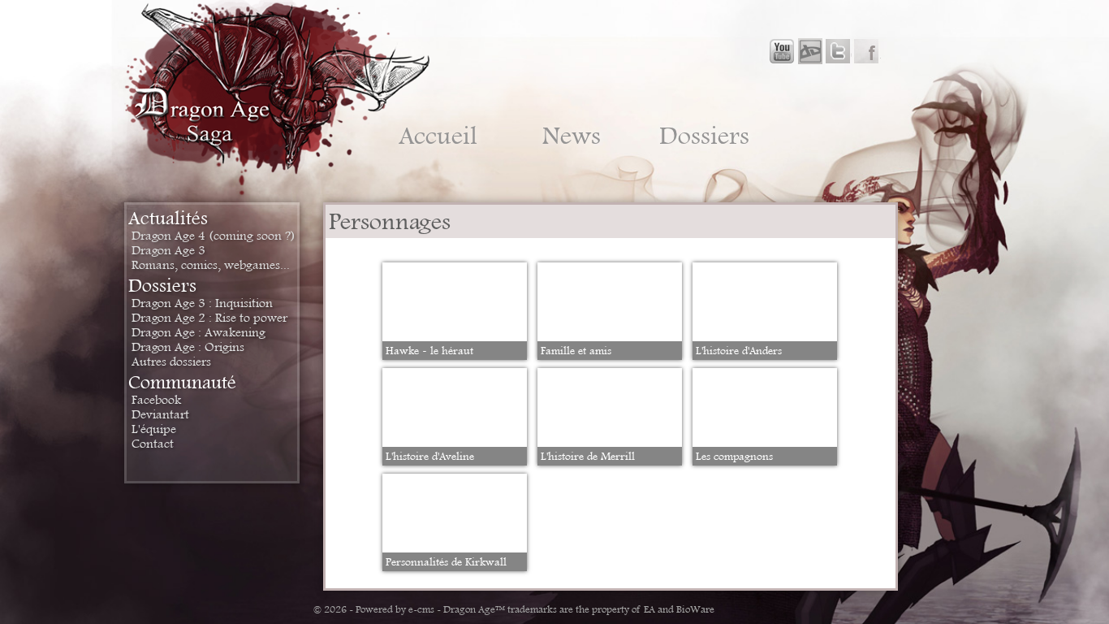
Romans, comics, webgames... (211, 265)
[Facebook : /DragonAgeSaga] (866, 52)
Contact (153, 443)
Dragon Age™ (474, 609)
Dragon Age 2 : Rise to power (209, 317)
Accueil (438, 136)
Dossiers (704, 136)
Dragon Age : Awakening (198, 332)
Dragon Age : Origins (188, 347)
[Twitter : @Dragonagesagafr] (837, 52)
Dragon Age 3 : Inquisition (202, 303)
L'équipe (154, 429)
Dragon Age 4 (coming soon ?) (214, 235)
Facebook (156, 399)
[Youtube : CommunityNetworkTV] (781, 52)
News (571, 136)
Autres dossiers (171, 361)
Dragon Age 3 (168, 250)
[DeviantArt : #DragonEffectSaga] (809, 52)
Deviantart (160, 414)
